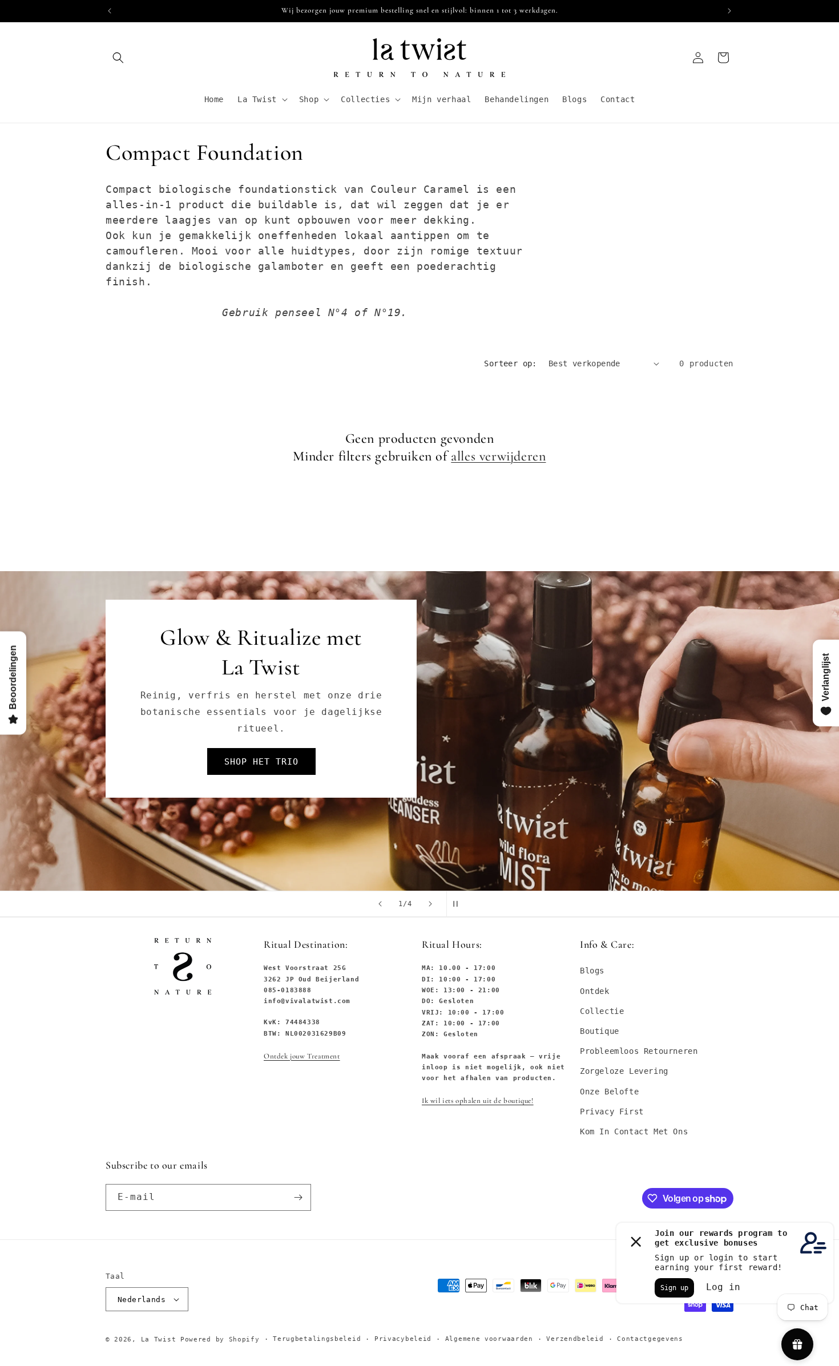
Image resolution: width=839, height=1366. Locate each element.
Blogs (592, 971)
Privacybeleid (402, 1339)
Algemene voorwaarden (489, 1339)
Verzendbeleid (574, 1339)
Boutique (599, 1031)
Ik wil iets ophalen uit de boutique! (478, 1101)
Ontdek (595, 991)
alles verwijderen (498, 456)
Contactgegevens (650, 1339)
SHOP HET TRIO (261, 762)
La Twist (160, 1339)
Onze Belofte (609, 1091)
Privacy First (612, 1111)
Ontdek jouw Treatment (302, 1056)
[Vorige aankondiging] (109, 11)
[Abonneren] (297, 1197)
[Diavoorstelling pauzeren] (458, 903)
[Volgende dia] (430, 903)
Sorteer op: (510, 363)
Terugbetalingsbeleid (317, 1339)
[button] (118, 57)
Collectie (602, 1011)
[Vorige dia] (380, 903)
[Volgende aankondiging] (729, 11)
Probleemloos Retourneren (638, 1051)
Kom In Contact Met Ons (634, 1131)
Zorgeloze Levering (624, 1071)
